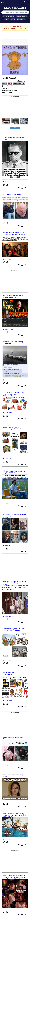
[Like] (22, 188)
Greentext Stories (9, 329)
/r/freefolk (7, 545)
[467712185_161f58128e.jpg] (15, 60)
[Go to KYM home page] (2, 2)
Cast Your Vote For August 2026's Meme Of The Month (15, 27)
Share (5, 83)
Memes (13, 19)
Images (6, 19)
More (23, 83)
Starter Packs (8, 412)
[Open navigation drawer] (28, 2)
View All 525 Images (15, 127)
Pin (10, 83)
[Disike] (19, 188)
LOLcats (13, 86)
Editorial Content (21, 19)
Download (16, 83)
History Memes (9, 182)
